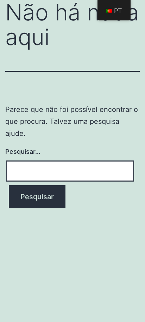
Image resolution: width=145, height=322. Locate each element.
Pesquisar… (22, 151)
